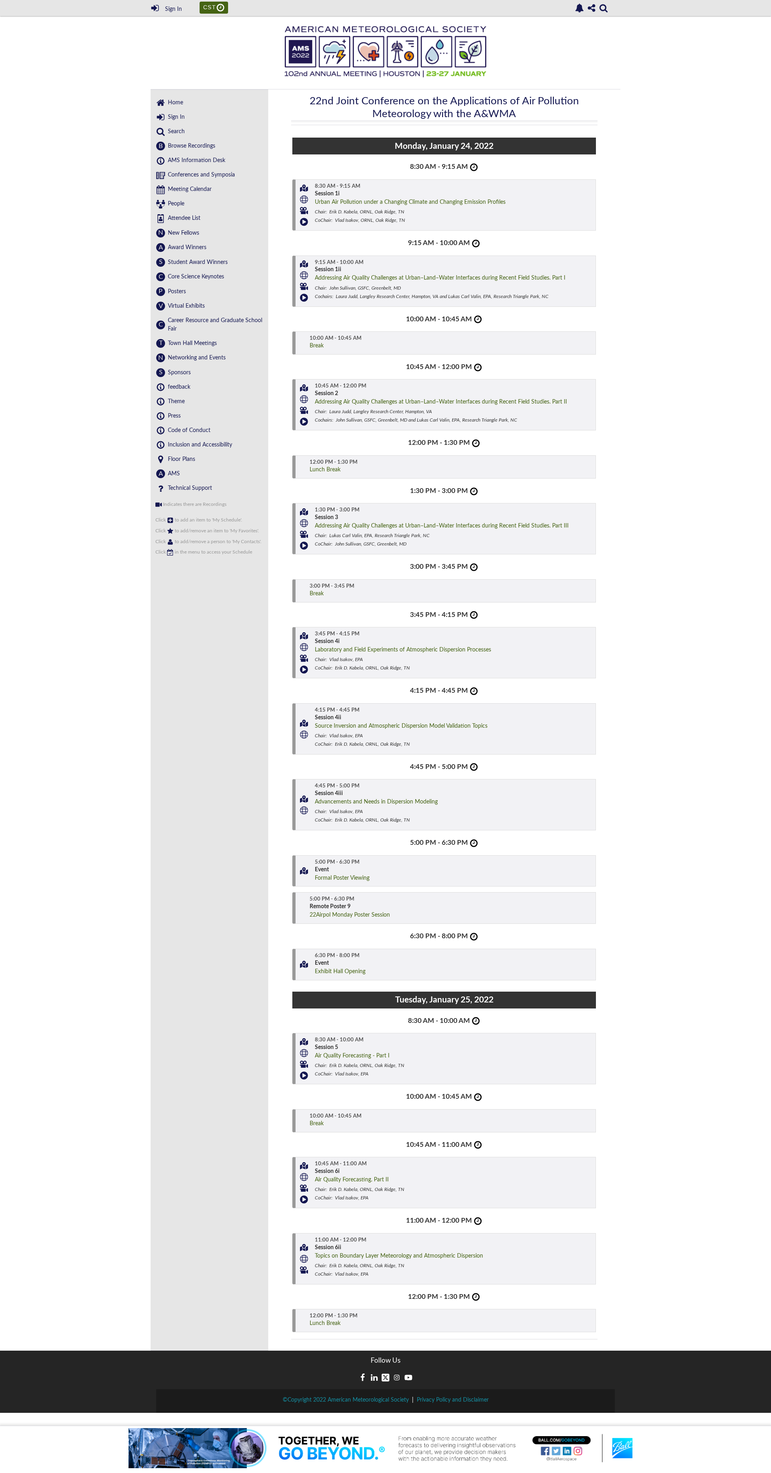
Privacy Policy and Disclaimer (453, 1400)
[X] (385, 1377)
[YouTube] (408, 1377)
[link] (579, 8)
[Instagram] (397, 1377)
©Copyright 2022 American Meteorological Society (346, 1400)
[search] (603, 7)
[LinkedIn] (374, 1377)
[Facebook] (363, 1377)
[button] (304, 188)
